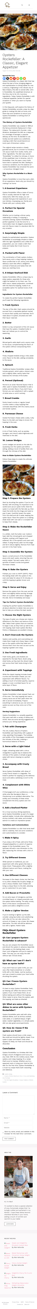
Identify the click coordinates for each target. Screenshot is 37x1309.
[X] (7, 78)
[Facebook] (4, 78)
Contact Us (20, 1304)
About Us (27, 1304)
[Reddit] (10, 78)
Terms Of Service (29, 1302)
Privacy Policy (15, 1302)
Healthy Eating (8, 1074)
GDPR (22, 1302)
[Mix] (17, 78)
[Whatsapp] (21, 78)
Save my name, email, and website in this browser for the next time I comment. (19, 1133)
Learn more (10, 1224)
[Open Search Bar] (22, 5)
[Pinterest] (14, 78)
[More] (24, 78)
